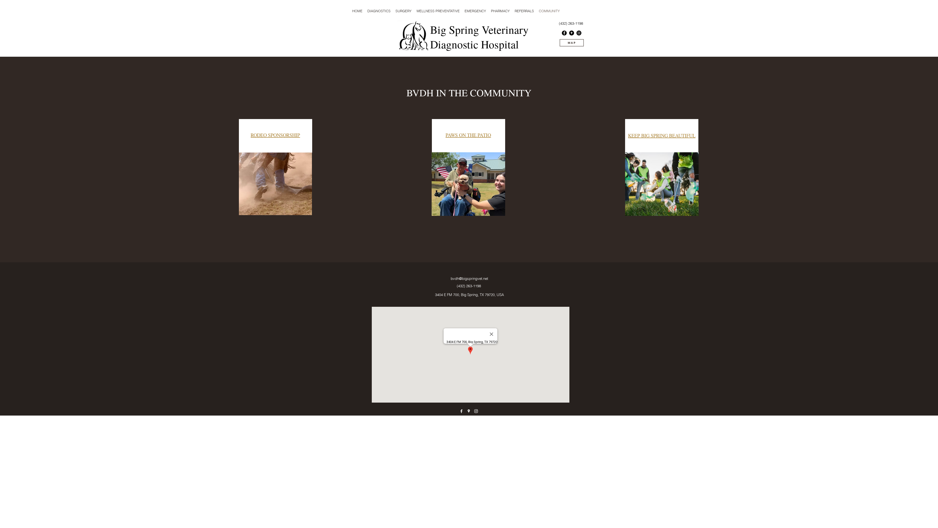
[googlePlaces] (571, 33)
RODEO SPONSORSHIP (275, 135)
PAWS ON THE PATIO (468, 135)
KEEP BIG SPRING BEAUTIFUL (661, 135)
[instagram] (578, 33)
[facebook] (564, 33)
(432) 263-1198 (469, 286)
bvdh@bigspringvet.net (469, 278)
